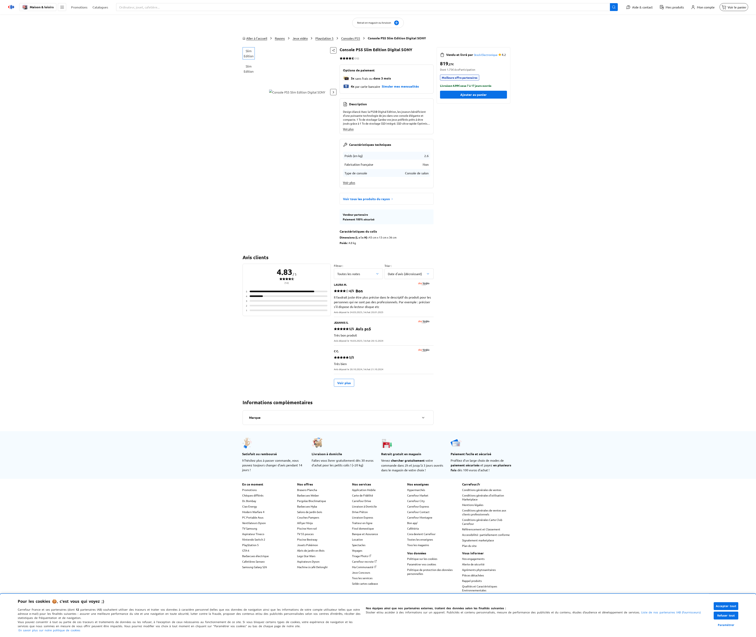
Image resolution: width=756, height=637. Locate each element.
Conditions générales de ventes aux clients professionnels (484, 512)
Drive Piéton (360, 512)
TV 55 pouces (305, 534)
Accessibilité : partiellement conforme (486, 534)
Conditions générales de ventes (481, 490)
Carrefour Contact (418, 512)
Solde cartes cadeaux (365, 583)
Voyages (357, 550)
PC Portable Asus (252, 517)
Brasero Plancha (307, 490)
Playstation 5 (324, 38)
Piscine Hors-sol (307, 528)
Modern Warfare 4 (253, 512)
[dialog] (378, 615)
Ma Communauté (363, 567)
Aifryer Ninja (305, 523)
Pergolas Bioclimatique (311, 501)
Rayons (280, 38)
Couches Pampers (308, 517)
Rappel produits (472, 580)
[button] (62, 7)
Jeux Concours (361, 572)
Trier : (387, 265)
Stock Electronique (486, 54)
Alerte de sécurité (473, 564)
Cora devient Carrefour (421, 534)
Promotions (249, 490)
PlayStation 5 (250, 545)
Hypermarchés (416, 490)
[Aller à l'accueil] (11, 7)
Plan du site (469, 545)
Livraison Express (362, 517)
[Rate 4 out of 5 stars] (349, 58)
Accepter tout (726, 606)
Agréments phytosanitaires (479, 569)
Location (357, 539)
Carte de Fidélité (362, 495)
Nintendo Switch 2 (253, 539)
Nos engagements (473, 558)
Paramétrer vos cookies (421, 564)
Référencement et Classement (481, 529)
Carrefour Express (418, 506)
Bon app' (412, 523)
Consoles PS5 (350, 38)
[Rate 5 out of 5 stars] (352, 58)
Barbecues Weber (308, 495)
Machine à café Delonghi (312, 567)
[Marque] (423, 418)
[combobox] (367, 7)
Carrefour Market (417, 495)
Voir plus (348, 129)
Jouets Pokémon (307, 545)
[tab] (249, 53)
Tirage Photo (360, 556)
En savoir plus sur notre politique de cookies (49, 630)
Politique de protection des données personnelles (430, 571)
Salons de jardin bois (309, 512)
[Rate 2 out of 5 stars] (344, 58)
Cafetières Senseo (253, 561)
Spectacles (358, 545)
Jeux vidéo (300, 38)
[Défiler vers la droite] (333, 92)
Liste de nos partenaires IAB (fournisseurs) (671, 612)
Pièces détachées (473, 575)
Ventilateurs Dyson (254, 523)
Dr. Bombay (249, 501)
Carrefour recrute (363, 561)
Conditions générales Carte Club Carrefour (482, 521)
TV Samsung (249, 528)
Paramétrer (726, 625)
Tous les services (362, 578)
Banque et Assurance (365, 534)
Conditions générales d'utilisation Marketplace (483, 497)
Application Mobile (364, 490)
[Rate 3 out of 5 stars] (347, 58)
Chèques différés (252, 495)
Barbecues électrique (255, 556)
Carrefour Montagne (419, 517)
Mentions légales (472, 505)
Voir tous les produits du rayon (366, 199)
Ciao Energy (249, 506)
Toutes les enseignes (420, 539)
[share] (333, 50)
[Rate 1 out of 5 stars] (341, 58)
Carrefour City (416, 501)
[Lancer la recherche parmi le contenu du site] (614, 7)
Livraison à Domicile (364, 506)
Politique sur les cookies (422, 558)
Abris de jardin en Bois (310, 550)
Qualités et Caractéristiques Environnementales (479, 588)
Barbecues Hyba (307, 506)
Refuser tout (726, 615)
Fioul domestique (363, 528)
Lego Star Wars (306, 556)
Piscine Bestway (307, 539)
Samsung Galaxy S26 (254, 567)
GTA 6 (245, 550)
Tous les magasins (418, 545)
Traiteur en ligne (362, 523)
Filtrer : (338, 265)
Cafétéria (413, 528)
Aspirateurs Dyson (308, 561)
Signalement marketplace (478, 540)
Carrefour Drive (361, 501)
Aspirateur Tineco (253, 534)
